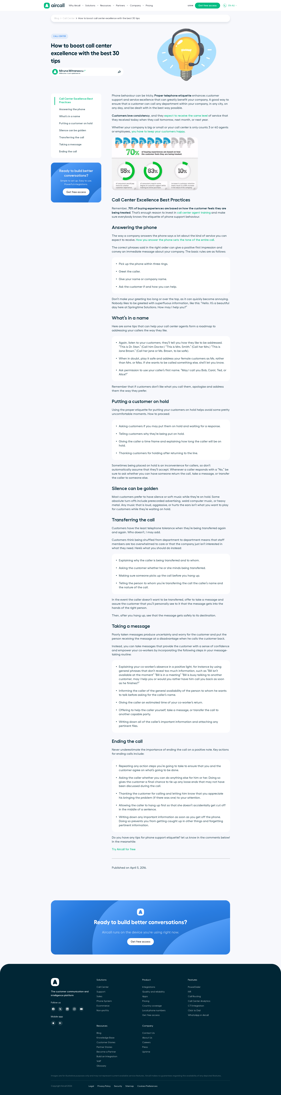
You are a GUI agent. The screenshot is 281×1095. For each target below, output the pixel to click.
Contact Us (148, 1033)
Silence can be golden (72, 130)
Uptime (146, 1052)
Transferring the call (71, 137)
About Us (147, 1038)
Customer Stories (106, 1042)
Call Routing (194, 996)
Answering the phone (72, 109)
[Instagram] (74, 1009)
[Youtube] (81, 1009)
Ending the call (68, 151)
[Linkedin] (67, 1009)
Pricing (149, 5)
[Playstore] (60, 1023)
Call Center (69, 18)
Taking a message (70, 144)
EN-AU (231, 5)
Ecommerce (103, 1006)
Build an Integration (107, 1056)
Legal (91, 1086)
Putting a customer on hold (75, 123)
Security (118, 1086)
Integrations (148, 987)
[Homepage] (54, 5)
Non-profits (103, 1010)
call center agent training (194, 212)
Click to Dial (194, 1010)
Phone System (104, 1001)
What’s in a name (69, 116)
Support (101, 992)
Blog (56, 18)
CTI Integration (196, 1006)
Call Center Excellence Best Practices (76, 100)
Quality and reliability (153, 992)
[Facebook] (53, 1009)
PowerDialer (194, 987)
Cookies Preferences (147, 1086)
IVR (189, 992)
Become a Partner (106, 1052)
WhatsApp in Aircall (198, 1015)
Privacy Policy (103, 1086)
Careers (146, 1042)
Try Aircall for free (124, 849)
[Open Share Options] (119, 72)
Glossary (101, 1066)
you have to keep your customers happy (158, 131)
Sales (99, 996)
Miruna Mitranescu (71, 70)
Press (145, 1047)
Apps (145, 996)
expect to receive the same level (186, 115)
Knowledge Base (105, 1038)
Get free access (207, 5)
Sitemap (129, 1086)
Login (190, 5)
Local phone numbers (154, 1010)
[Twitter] (60, 1009)
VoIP (99, 1061)
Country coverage (152, 1006)
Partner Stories (104, 1047)
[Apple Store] (53, 1023)
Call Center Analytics (199, 1001)
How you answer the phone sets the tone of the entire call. (175, 239)
